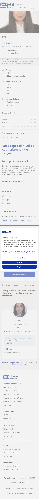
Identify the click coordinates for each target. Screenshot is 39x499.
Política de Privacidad (27, 253)
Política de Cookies (14, 253)
